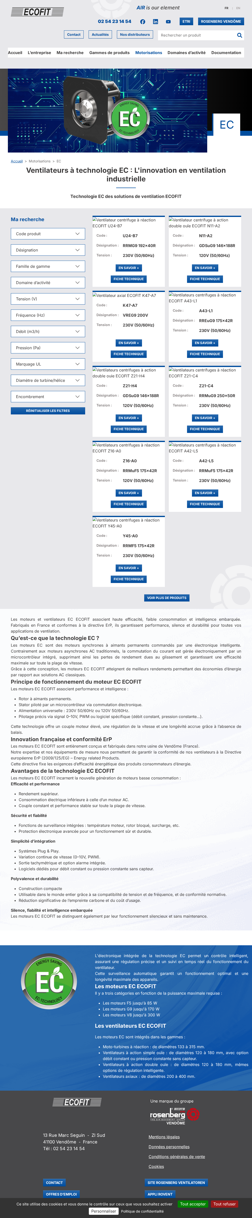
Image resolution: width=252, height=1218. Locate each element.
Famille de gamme (33, 266)
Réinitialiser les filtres (48, 411)
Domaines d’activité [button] (187, 52)
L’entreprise (39, 52)
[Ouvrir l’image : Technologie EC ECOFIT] (49, 981)
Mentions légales (164, 1136)
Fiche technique (129, 279)
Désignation (27, 250)
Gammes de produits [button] (109, 52)
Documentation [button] (226, 52)
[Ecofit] (37, 11)
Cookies (156, 1166)
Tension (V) (26, 298)
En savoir (130, 268)
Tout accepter (193, 1203)
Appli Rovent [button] (160, 1194)
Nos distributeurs (135, 34)
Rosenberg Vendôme (221, 21)
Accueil (15, 52)
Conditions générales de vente (177, 1156)
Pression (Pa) (28, 347)
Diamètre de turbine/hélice (40, 380)
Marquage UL (28, 364)
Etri (186, 21)
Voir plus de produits (167, 598)
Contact (73, 34)
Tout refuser (224, 1203)
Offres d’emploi (61, 1194)
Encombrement (30, 396)
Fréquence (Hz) (30, 315)
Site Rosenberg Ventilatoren (176, 1182)
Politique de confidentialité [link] (142, 1211)
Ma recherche (70, 52)
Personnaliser (103, 1211)
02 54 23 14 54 (114, 21)
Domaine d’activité (33, 282)
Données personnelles (169, 1146)
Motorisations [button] (148, 52)
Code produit (28, 233)
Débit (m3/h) (28, 331)
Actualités (100, 34)
